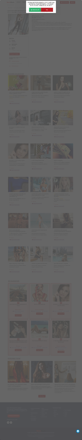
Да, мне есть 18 (35, 10)
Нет (47, 10)
